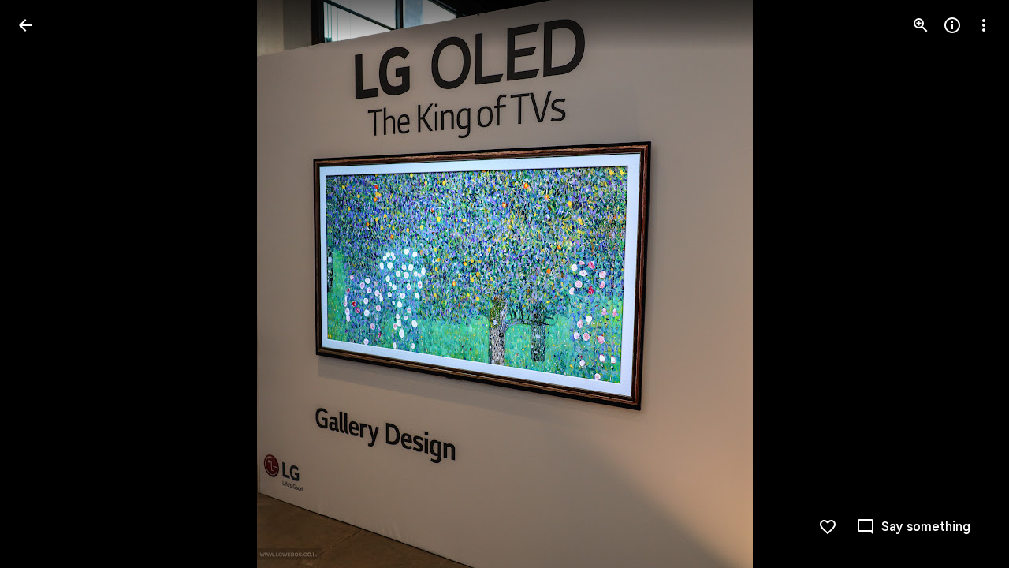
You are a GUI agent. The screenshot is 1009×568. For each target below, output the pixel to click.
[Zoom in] (920, 25)
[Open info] (952, 25)
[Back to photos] (25, 25)
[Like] (827, 527)
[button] (44, 284)
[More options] (984, 25)
